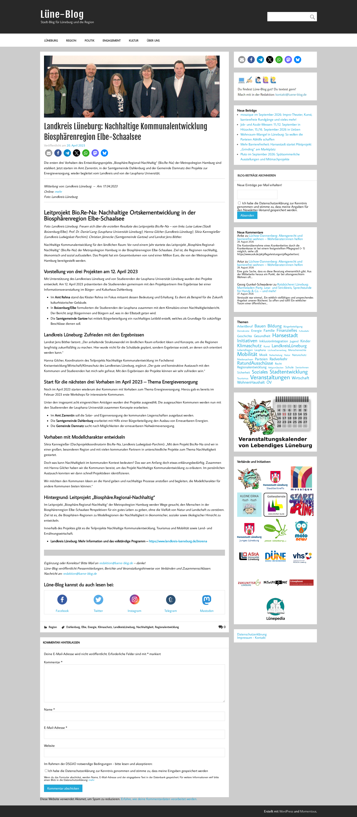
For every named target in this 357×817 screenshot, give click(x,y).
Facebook (62, 610)
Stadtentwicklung (289, 371)
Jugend (294, 341)
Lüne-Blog (62, 14)
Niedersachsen (245, 359)
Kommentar (53, 662)
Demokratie (243, 331)
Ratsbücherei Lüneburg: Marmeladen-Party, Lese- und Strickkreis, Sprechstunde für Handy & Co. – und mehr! (274, 287)
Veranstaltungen (270, 377)
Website (49, 745)
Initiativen (247, 340)
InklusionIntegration (273, 341)
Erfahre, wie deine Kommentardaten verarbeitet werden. (159, 799)
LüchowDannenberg (277, 350)
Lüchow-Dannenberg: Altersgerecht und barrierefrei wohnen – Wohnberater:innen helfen (270, 237)
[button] (48, 153)
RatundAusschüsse (255, 363)
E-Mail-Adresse (55, 727)
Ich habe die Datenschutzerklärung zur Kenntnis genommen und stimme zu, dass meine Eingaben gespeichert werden (128, 770)
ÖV (269, 382)
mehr (58, 191)
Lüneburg (51, 40)
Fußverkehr (304, 331)
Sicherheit (243, 372)
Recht (278, 363)
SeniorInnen (302, 367)
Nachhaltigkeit (145, 627)
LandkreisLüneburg (124, 627)
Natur (287, 355)
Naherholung (275, 355)
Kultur (133, 40)
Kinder (305, 341)
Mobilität (247, 354)
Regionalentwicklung (167, 627)
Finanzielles (287, 330)
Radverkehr (278, 359)
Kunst (267, 346)
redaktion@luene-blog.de (116, 563)
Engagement (112, 40)
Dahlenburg (73, 627)
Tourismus (242, 378)
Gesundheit (262, 336)
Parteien (261, 359)
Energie (92, 627)
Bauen (260, 326)
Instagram (134, 610)
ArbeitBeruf (245, 326)
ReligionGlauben (275, 367)
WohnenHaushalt (251, 382)
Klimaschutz (105, 627)
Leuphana (260, 349)
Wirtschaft (300, 378)
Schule (289, 367)
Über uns (153, 40)
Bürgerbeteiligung (292, 326)
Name (49, 709)
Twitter (98, 611)
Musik (263, 354)
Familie (269, 330)
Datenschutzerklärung (252, 634)
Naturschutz (299, 355)
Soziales (260, 371)
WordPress (286, 811)
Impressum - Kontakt (251, 637)
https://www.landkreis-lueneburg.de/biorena (178, 541)
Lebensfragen (245, 350)
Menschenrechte (297, 350)
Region (71, 40)
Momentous (308, 811)
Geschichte (244, 336)
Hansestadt (285, 335)
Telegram (170, 611)
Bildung (275, 325)
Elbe (83, 627)
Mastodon (207, 610)
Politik (89, 40)
